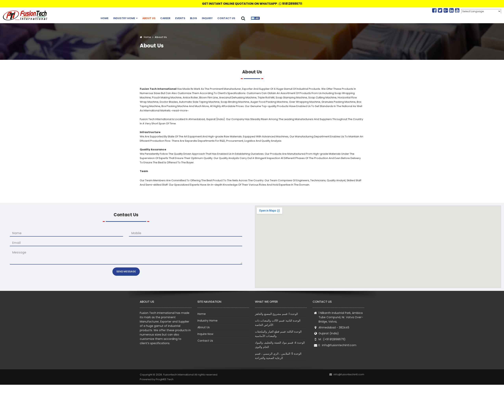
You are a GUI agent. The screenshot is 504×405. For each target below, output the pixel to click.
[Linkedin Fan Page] (452, 10)
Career (165, 18)
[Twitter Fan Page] (441, 10)
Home (104, 18)
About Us (149, 18)
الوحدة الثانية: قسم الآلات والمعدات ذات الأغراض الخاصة (277, 323)
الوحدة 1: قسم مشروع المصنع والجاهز (276, 314)
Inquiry (207, 18)
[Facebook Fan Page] (435, 10)
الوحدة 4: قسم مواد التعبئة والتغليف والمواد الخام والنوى (280, 345)
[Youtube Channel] (457, 10)
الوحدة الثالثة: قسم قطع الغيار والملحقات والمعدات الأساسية (278, 334)
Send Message (126, 271)
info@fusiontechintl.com (339, 345)
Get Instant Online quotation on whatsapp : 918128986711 (252, 4)
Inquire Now (205, 334)
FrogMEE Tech (164, 379)
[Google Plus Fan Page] (446, 10)
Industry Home (124, 18)
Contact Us (226, 18)
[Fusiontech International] (26, 15)
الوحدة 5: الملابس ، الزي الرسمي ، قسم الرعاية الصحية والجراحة (278, 356)
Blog (193, 18)
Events (180, 18)
